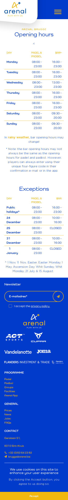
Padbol (8, 383)
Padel (7, 379)
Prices (8, 410)
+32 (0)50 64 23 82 (20, 452)
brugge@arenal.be (19, 456)
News (7, 414)
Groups (8, 387)
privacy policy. (40, 306)
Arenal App (11, 395)
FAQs (7, 422)
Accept (34, 495)
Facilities (9, 391)
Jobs (7, 418)
